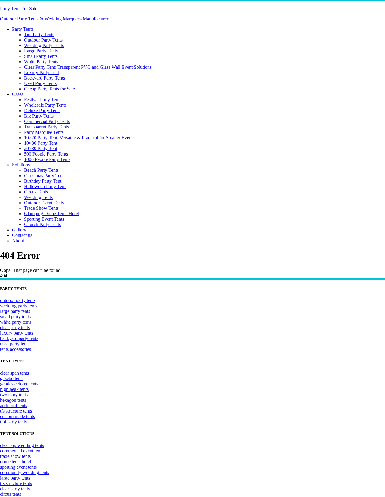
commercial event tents (21, 450)
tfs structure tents (16, 411)
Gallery (19, 229)
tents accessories (15, 349)
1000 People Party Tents (47, 159)
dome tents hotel (15, 461)
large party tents (15, 311)
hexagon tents (13, 400)
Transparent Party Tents (46, 126)
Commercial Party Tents (47, 121)
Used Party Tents (40, 83)
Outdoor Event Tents (44, 202)
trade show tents (15, 456)
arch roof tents (13, 405)
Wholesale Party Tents (45, 105)
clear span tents (14, 373)
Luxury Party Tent (41, 72)
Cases (17, 94)
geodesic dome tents (19, 383)
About (18, 240)
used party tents (14, 343)
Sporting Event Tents (44, 219)
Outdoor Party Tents (43, 39)
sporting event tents (18, 467)
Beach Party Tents (41, 170)
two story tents (14, 394)
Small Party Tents (40, 56)
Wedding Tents (38, 197)
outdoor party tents (17, 300)
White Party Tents (41, 61)
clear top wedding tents (22, 445)
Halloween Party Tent (45, 186)
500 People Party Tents (46, 153)
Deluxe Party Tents (42, 110)
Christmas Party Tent (44, 175)
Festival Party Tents (42, 99)
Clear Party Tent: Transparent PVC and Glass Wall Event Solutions (88, 67)
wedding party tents (18, 305)
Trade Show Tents (41, 208)
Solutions (21, 164)
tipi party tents (13, 421)
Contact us (22, 235)
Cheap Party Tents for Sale (49, 88)
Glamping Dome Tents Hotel (51, 213)
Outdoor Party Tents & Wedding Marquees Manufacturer (54, 18)
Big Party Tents (39, 115)
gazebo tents (11, 378)
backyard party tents (19, 338)
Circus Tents (36, 191)
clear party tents (15, 327)
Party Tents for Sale (18, 8)
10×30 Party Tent (40, 143)
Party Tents (22, 29)
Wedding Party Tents (44, 45)
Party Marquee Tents (43, 132)
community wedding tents (24, 472)
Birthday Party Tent (42, 181)
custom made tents (17, 416)
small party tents (15, 316)
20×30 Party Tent (40, 148)
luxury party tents (16, 332)
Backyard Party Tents (44, 77)
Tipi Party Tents (39, 34)
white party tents (15, 322)
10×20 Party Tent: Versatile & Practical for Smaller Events (79, 137)
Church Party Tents (42, 224)
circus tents (10, 494)
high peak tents (14, 389)
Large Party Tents (41, 50)
